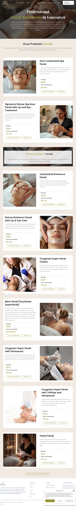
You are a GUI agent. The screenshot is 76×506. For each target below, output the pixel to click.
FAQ (30, 496)
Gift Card (50, 2)
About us (22, 2)
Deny (60, 500)
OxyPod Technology (50, 485)
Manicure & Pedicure (50, 487)
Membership (44, 2)
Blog (59, 2)
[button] (73, 490)
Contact (38, 2)
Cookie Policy (59, 503)
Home (17, 2)
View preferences (69, 500)
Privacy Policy (33, 494)
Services (32, 2)
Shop (28, 2)
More (54, 2)
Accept (49, 500)
